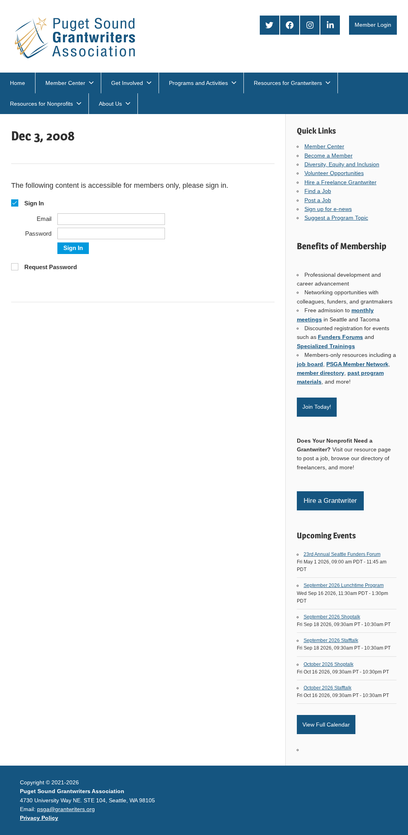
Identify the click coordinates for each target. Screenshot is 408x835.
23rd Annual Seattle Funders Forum (342, 554)
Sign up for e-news (328, 209)
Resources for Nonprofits (41, 103)
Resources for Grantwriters (288, 83)
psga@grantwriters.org (66, 809)
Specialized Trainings (326, 346)
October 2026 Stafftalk (327, 688)
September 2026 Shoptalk (332, 617)
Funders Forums (340, 337)
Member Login (373, 25)
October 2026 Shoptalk (328, 664)
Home (17, 83)
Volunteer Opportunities (334, 173)
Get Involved (127, 83)
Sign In (73, 247)
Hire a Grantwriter (330, 500)
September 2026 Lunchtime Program (344, 585)
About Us (110, 103)
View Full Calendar (326, 724)
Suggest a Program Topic (336, 218)
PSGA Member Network (357, 364)
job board (310, 364)
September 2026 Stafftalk (331, 640)
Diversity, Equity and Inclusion (341, 164)
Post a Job (317, 200)
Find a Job (317, 191)
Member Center (65, 83)
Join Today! (316, 407)
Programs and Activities (198, 83)
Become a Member (328, 155)
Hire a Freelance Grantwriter (340, 182)
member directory (320, 373)
